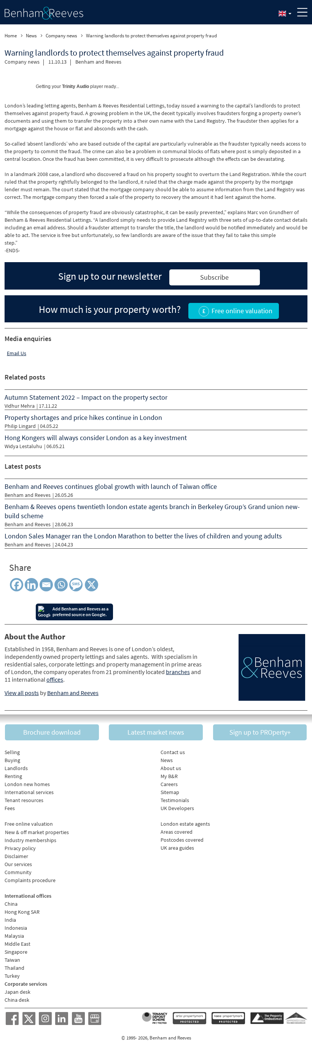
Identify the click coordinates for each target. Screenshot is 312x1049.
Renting (13, 776)
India (10, 919)
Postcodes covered (182, 839)
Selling (12, 752)
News (167, 760)
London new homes (27, 784)
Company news (22, 61)
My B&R (169, 776)
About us (171, 768)
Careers (169, 784)
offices (54, 679)
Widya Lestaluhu (23, 446)
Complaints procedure (30, 880)
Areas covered (177, 831)
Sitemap (170, 792)
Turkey (12, 975)
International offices (28, 895)
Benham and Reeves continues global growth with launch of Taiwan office (111, 486)
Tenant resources (24, 800)
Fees (10, 808)
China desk (17, 999)
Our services (18, 864)
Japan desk (17, 991)
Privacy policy (20, 848)
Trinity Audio (75, 86)
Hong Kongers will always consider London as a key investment (96, 437)
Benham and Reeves (98, 61)
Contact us (173, 752)
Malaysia (14, 935)
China (11, 903)
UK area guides (177, 847)
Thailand (14, 967)
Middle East (17, 943)
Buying (12, 760)
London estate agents (185, 823)
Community (18, 872)
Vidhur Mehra (20, 405)
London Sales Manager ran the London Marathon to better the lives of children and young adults (143, 536)
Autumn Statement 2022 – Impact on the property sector (86, 397)
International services (29, 792)
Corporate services (26, 983)
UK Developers (177, 808)
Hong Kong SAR (22, 911)
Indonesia (16, 927)
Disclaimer (16, 856)
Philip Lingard (20, 426)
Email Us (16, 353)
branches (178, 672)
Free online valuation (29, 823)
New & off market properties (37, 832)
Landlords (16, 768)
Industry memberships (30, 840)
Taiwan (12, 959)
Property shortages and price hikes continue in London (83, 417)
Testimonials (175, 800)
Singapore (16, 951)
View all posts (22, 693)
